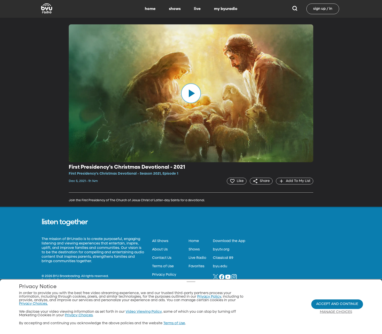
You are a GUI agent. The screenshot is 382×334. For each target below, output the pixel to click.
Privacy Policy (164, 275)
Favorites (196, 266)
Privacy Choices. (33, 304)
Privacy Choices (79, 315)
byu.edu (220, 266)
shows (175, 9)
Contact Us (161, 258)
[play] (191, 93)
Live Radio (197, 258)
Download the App (229, 241)
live (197, 9)
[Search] (295, 9)
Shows (194, 249)
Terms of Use (163, 266)
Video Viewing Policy (144, 312)
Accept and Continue (337, 304)
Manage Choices (336, 312)
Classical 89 (223, 258)
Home (194, 241)
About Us (160, 249)
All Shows (160, 241)
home (150, 9)
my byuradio (225, 9)
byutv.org (221, 249)
